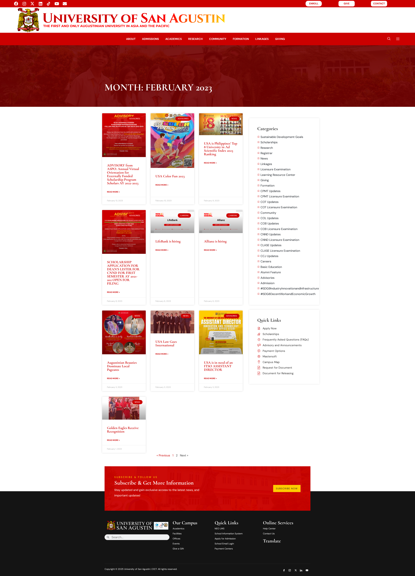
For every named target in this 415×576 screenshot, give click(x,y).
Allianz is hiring (215, 241)
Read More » (113, 192)
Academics (173, 39)
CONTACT (379, 3)
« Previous (163, 455)
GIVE (347, 3)
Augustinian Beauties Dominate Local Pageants (122, 366)
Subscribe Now (287, 488)
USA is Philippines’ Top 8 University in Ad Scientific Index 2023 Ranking (220, 148)
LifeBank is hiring (168, 241)
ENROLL (313, 3)
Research (195, 39)
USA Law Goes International (166, 343)
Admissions (150, 39)
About (131, 39)
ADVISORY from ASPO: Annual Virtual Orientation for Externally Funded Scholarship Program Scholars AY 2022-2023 (123, 174)
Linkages (262, 39)
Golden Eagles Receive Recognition (123, 430)
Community (217, 39)
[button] (389, 39)
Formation (241, 39)
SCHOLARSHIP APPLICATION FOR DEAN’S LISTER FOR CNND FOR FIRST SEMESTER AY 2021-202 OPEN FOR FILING (123, 273)
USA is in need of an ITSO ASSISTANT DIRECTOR (218, 366)
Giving (280, 39)
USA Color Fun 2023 (170, 176)
